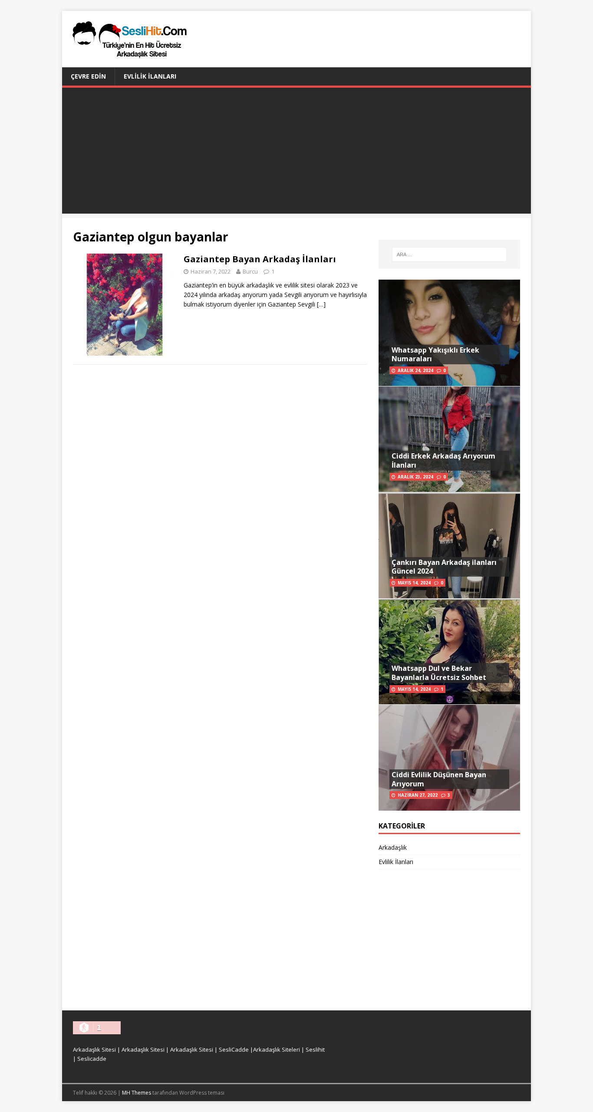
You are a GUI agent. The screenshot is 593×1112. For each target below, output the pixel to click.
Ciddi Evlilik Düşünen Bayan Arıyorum (439, 779)
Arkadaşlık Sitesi (94, 1049)
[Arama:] (449, 254)
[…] (321, 304)
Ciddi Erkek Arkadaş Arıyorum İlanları (443, 460)
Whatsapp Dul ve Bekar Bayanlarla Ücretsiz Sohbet (439, 672)
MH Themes (136, 1092)
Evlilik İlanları (150, 76)
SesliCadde (234, 1049)
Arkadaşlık (393, 847)
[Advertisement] (296, 153)
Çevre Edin (88, 76)
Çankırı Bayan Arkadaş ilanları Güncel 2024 (444, 567)
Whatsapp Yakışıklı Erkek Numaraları (435, 354)
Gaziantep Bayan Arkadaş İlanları (260, 259)
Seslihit (315, 1049)
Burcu (250, 271)
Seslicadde (91, 1059)
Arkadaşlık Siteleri (276, 1049)
